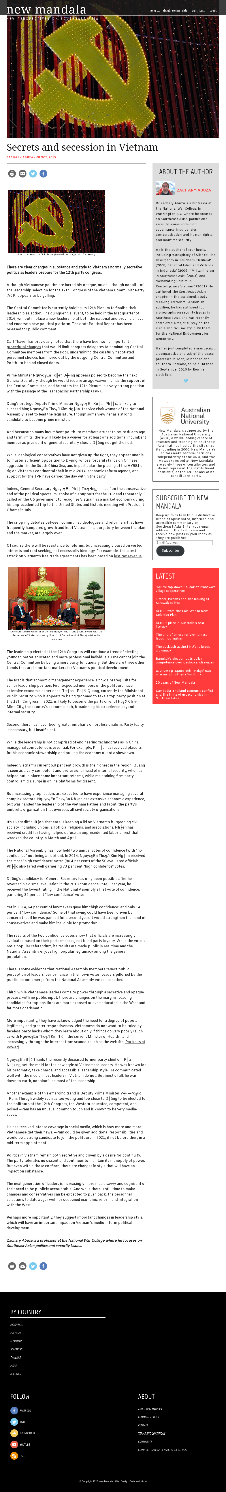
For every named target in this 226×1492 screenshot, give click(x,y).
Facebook (25, 1411)
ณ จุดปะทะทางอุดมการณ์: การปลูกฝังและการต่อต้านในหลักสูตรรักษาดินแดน (184, 673)
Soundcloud (27, 1433)
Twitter (24, 1422)
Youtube (24, 1445)
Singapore (16, 1349)
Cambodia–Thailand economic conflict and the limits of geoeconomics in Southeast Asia (184, 695)
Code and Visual (138, 1481)
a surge (36, 781)
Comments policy (148, 1417)
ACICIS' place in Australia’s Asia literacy (180, 625)
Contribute (145, 1442)
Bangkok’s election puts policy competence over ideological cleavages (185, 661)
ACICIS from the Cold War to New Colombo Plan (182, 613)
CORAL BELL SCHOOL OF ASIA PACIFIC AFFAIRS (162, 1450)
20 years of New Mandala (175, 683)
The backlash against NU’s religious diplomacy (183, 649)
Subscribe (170, 550)
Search (214, 11)
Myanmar (16, 1341)
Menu (152, 11)
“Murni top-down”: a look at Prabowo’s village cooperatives (185, 589)
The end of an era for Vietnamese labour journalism (181, 637)
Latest (165, 576)
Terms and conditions (152, 1433)
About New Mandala (175, 11)
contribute (198, 11)
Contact (143, 1425)
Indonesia (16, 1325)
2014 (73, 856)
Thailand (15, 1357)
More (13, 1366)
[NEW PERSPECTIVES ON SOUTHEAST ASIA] (46, 9)
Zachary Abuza (20, 157)
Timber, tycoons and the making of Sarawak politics (182, 601)
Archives (15, 1374)
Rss (21, 1456)
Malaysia (15, 1333)
